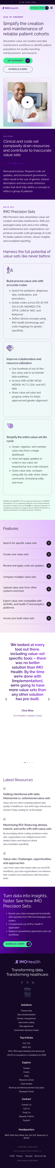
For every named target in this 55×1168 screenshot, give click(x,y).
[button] (27, 102)
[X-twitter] (27, 982)
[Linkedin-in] (33, 982)
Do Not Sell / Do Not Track (27, 1147)
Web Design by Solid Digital (27, 1161)
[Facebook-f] (22, 982)
